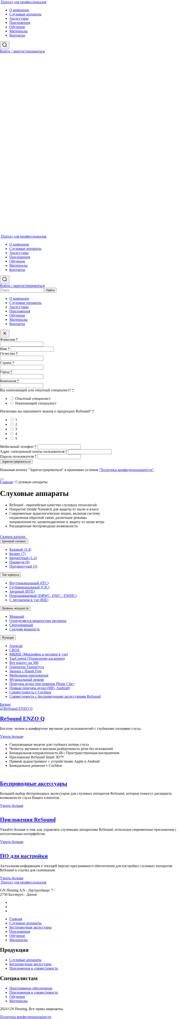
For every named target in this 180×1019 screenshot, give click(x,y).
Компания (9, 381)
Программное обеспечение (30, 988)
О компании (19, 10)
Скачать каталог (13, 537)
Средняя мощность (24, 629)
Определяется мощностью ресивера (37, 621)
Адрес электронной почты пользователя (33, 451)
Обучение (17, 27)
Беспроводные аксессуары (33, 783)
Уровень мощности (15, 608)
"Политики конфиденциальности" (126, 470)
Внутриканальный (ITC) (29, 583)
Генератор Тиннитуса (26, 667)
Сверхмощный (21, 625)
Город (6, 372)
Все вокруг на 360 (23, 663)
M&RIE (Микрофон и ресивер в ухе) (38, 654)
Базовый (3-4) (20, 549)
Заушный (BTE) (22, 591)
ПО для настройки (24, 856)
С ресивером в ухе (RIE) (28, 600)
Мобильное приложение (29, 675)
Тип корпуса (10, 575)
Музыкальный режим (26, 680)
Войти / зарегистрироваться (22, 51)
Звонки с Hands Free (25, 671)
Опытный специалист (33, 399)
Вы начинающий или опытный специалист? (37, 390)
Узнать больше (11, 736)
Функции (8, 637)
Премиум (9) (19, 562)
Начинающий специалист (35, 403)
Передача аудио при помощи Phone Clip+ (42, 684)
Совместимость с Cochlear (30, 692)
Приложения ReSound (28, 820)
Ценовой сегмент (14, 541)
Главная (6, 482)
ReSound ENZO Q (22, 719)
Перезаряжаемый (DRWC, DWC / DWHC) (43, 596)
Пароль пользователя (18, 456)
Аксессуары (19, 18)
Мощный (16, 616)
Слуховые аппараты (25, 14)
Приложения (19, 23)
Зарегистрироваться (16, 461)
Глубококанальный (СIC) (29, 587)
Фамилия (9, 339)
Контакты (17, 35)
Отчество (9, 354)
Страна (7, 363)
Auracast (15, 646)
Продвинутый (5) (23, 566)
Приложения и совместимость (33, 968)
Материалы (18, 31)
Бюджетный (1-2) (23, 558)
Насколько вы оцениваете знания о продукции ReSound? (47, 411)
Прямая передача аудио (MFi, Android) (39, 688)
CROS (14, 650)
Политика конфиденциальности (25, 1017)
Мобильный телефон (18, 447)
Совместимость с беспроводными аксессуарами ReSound (55, 696)
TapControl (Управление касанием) (37, 658)
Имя (5, 349)
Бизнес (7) (17, 554)
